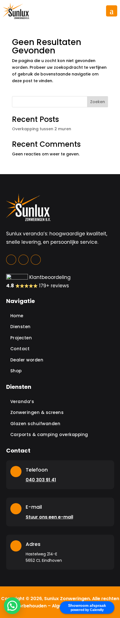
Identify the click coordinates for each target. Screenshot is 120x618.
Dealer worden (27, 360)
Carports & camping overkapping (49, 434)
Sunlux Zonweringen (67, 598)
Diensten (20, 327)
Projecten (21, 338)
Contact (20, 349)
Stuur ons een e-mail (49, 517)
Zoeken (97, 102)
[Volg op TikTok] (36, 260)
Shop (16, 371)
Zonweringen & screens (37, 412)
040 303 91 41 (41, 480)
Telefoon (37, 469)
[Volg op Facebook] (11, 260)
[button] (12, 605)
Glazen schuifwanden (35, 424)
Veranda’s (22, 401)
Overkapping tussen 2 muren (41, 129)
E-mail (34, 506)
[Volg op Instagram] (23, 260)
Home (16, 316)
